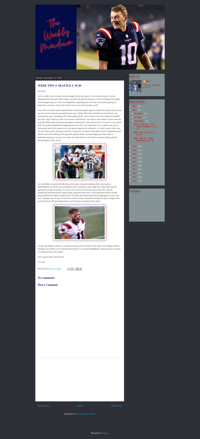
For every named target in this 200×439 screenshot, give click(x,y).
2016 (135, 158)
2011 (135, 177)
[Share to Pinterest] (80, 269)
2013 (135, 169)
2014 (135, 166)
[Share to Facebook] (77, 269)
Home (80, 405)
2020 (135, 110)
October (138, 117)
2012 (135, 173)
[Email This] (68, 269)
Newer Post (43, 405)
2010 (135, 181)
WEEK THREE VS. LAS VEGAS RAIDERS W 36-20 (145, 126)
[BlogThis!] (71, 269)
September (139, 121)
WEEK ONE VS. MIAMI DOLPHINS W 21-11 (144, 140)
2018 (135, 150)
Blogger (105, 432)
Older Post (116, 405)
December (139, 114)
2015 (135, 162)
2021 (135, 106)
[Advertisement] (79, 379)
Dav (148, 81)
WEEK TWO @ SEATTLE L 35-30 (59, 85)
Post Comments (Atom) (85, 413)
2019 (135, 146)
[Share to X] (74, 269)
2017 (135, 154)
